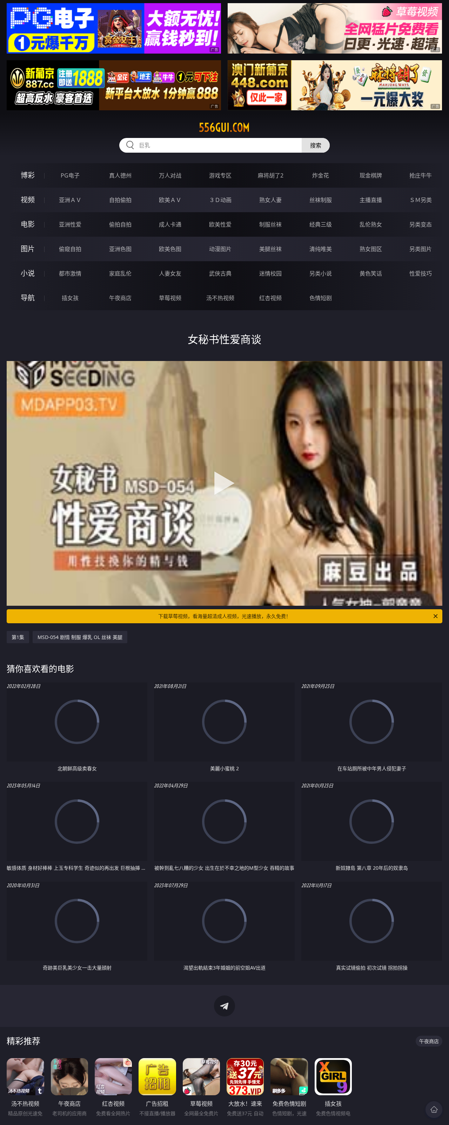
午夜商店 (120, 298)
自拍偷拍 (120, 200)
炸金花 (320, 175)
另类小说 (320, 273)
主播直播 (371, 200)
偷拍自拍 (120, 224)
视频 (28, 199)
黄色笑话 (371, 273)
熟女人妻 (270, 200)
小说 (28, 273)
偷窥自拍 (70, 249)
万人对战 (170, 175)
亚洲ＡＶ (70, 200)
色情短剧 (320, 298)
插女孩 (70, 298)
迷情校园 (270, 273)
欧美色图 (170, 249)
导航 (28, 298)
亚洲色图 (120, 249)
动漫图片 (220, 249)
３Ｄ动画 (220, 200)
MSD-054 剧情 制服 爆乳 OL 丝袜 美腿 (80, 637)
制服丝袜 (270, 224)
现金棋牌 (371, 175)
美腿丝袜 (270, 249)
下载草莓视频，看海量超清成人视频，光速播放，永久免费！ (224, 616)
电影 (28, 224)
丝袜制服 (320, 200)
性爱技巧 (420, 273)
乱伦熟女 (371, 224)
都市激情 (70, 273)
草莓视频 (170, 298)
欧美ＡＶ (170, 200)
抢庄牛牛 (420, 175)
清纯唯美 (320, 249)
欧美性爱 (220, 224)
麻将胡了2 (270, 175)
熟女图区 (371, 249)
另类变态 (420, 224)
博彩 (28, 175)
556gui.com (224, 127)
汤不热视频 (220, 298)
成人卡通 (170, 224)
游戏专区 (220, 175)
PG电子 (70, 175)
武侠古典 (220, 273)
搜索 (315, 145)
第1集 (18, 637)
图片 (28, 249)
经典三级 (320, 224)
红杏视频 (270, 298)
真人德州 (120, 175)
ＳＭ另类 (420, 200)
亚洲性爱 (70, 224)
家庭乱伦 (120, 273)
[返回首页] (433, 1109)
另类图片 (420, 249)
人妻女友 (170, 273)
